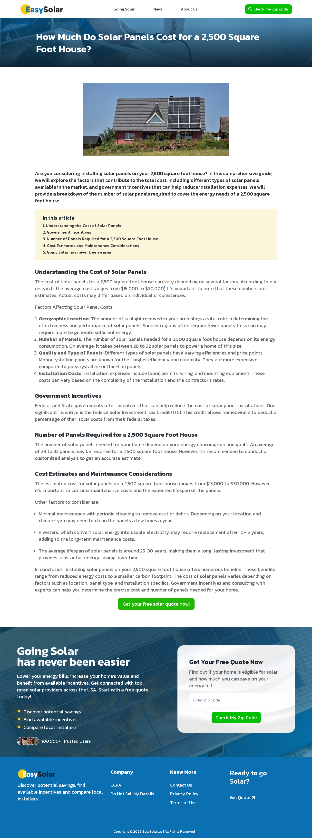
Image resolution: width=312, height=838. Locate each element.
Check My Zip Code (236, 717)
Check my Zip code (271, 9)
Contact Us (181, 785)
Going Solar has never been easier (79, 252)
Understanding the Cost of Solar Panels (83, 225)
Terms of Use (183, 802)
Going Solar (124, 9)
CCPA (115, 785)
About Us (189, 9)
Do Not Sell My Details (132, 793)
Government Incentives (69, 232)
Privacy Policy (184, 793)
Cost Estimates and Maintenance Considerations (93, 245)
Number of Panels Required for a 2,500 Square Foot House (102, 239)
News (157, 9)
